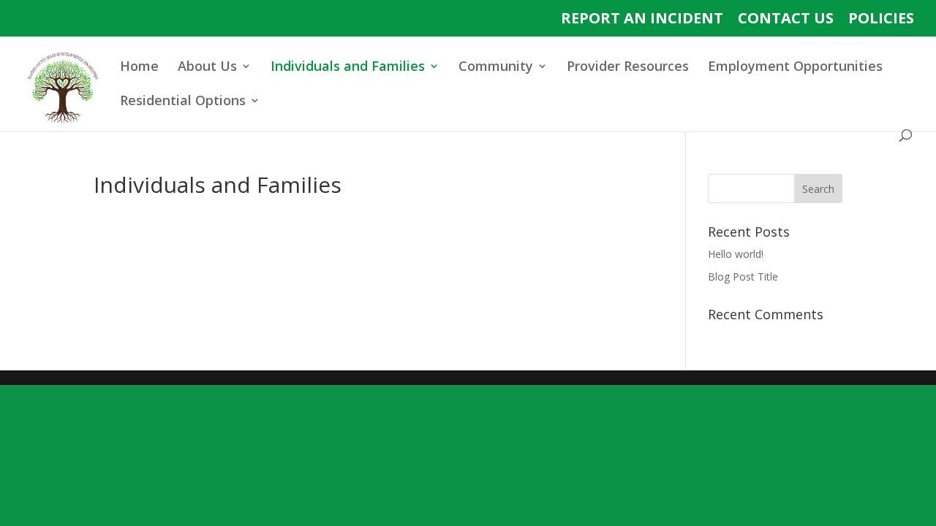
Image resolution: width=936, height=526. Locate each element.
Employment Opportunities (795, 68)
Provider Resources (628, 68)
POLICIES (881, 19)
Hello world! (735, 254)
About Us (207, 68)
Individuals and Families (348, 68)
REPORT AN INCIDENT (642, 19)
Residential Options (183, 102)
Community (495, 68)
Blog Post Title (743, 276)
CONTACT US (786, 19)
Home (139, 68)
